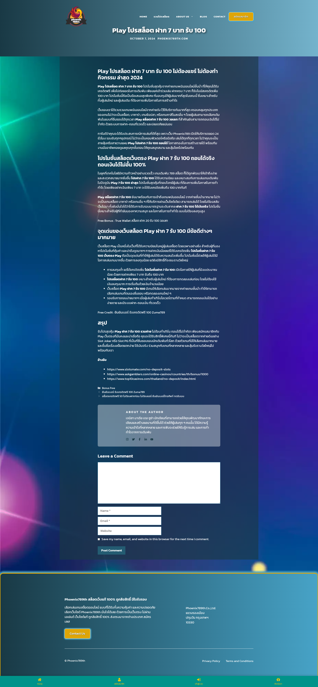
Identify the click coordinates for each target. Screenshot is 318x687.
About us (182, 16)
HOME (143, 16)
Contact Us (77, 633)
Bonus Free (108, 388)
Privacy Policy (211, 661)
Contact (219, 16)
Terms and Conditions (239, 661)
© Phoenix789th (75, 660)
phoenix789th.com (173, 38)
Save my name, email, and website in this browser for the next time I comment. (155, 539)
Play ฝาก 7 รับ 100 (132, 288)
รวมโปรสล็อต (161, 16)
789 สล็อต (176, 173)
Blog (203, 16)
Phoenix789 (181, 133)
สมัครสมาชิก (241, 16)
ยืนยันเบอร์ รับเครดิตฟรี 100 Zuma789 (140, 312)
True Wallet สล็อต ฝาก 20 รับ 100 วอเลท (141, 220)
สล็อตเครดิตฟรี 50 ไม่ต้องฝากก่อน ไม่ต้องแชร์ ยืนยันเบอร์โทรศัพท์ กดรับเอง (143, 396)
